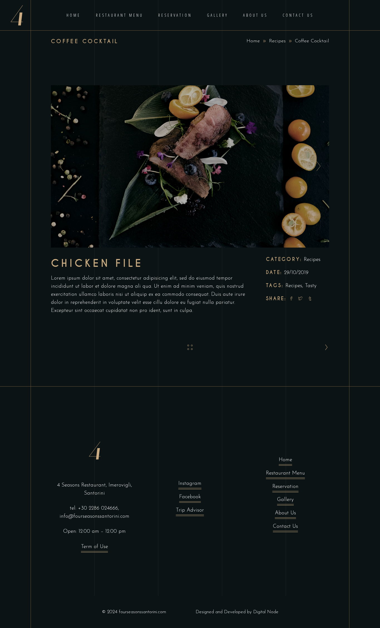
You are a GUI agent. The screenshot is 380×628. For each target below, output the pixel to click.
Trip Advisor (190, 510)
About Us (285, 513)
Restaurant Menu (285, 473)
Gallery (285, 499)
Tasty (311, 286)
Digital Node (265, 612)
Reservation (285, 486)
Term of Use (94, 546)
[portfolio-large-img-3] (190, 166)
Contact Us (285, 526)
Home (253, 41)
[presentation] (59, 166)
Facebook (190, 497)
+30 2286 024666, (98, 508)
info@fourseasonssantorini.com (94, 516)
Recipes (277, 41)
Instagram (189, 483)
